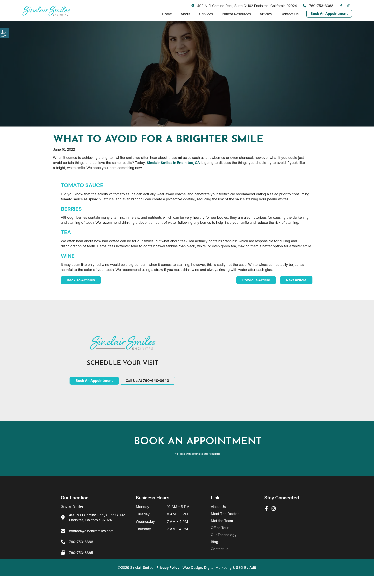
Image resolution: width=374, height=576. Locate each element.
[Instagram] (350, 6)
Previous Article (256, 280)
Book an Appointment (94, 381)
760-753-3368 (320, 6)
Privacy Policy (167, 567)
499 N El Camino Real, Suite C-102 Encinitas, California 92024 (246, 6)
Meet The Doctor (225, 514)
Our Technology (223, 535)
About (185, 14)
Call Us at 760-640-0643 (147, 381)
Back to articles (81, 280)
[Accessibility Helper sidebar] (4, 33)
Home (167, 14)
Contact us (219, 549)
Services (206, 14)
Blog (214, 542)
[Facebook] (342, 6)
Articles (266, 14)
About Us (218, 507)
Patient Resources (236, 14)
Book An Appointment (329, 14)
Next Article (296, 280)
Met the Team (222, 521)
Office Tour (219, 528)
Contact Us (289, 14)
